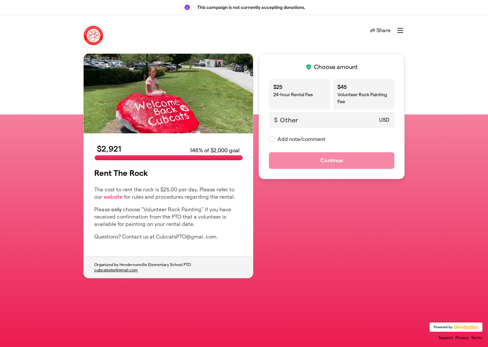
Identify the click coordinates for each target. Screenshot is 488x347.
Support (446, 337)
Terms (477, 337)
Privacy (462, 337)
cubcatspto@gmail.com (116, 270)
